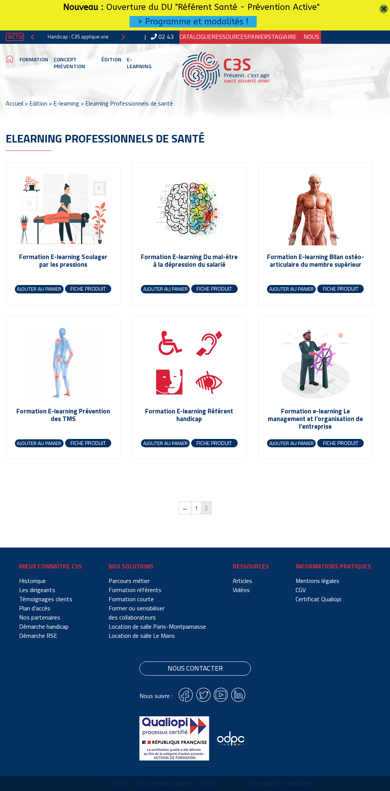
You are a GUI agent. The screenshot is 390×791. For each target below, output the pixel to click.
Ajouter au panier (39, 289)
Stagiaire (282, 36)
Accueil (14, 103)
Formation (33, 59)
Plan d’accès (34, 608)
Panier (257, 36)
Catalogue (195, 36)
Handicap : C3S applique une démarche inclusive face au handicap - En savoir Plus (77, 49)
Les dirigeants (37, 589)
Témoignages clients (45, 599)
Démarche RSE (38, 635)
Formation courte (131, 599)
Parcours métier (129, 580)
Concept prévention (69, 62)
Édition (111, 59)
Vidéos (241, 589)
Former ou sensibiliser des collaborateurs (137, 613)
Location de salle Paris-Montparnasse (157, 626)
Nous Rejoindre (311, 41)
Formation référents (135, 589)
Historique (32, 580)
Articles (242, 580)
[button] (32, 36)
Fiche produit (88, 289)
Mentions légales (317, 580)
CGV (301, 589)
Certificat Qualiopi (318, 599)
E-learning (139, 62)
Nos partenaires (39, 617)
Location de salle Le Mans (142, 635)
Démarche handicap (44, 626)
